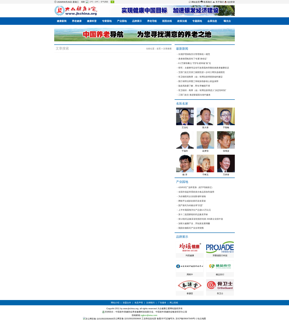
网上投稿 (174, 302)
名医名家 (182, 103)
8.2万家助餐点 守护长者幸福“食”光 (194, 63)
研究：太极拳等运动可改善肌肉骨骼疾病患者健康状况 (203, 68)
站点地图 (201, 318)
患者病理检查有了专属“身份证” (192, 58)
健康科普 (92, 21)
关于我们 (218, 2)
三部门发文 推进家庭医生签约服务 (194, 95)
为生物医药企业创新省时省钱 (192, 196)
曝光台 (227, 21)
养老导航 (152, 21)
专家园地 (107, 21)
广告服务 (162, 302)
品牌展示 (137, 21)
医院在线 (167, 21)
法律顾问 (150, 302)
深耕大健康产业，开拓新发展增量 (194, 223)
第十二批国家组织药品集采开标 (193, 214)
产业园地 (122, 21)
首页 (159, 48)
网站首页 (194, 2)
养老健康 (77, 21)
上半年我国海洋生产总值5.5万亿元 (194, 210)
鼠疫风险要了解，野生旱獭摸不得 (194, 86)
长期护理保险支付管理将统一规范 (194, 54)
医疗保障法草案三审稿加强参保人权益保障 (198, 81)
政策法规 (182, 21)
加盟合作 (127, 302)
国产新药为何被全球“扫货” (190, 205)
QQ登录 (231, 2)
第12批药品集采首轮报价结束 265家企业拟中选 (200, 219)
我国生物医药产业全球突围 (191, 228)
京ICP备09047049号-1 (186, 318)
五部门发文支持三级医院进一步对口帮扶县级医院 (201, 72)
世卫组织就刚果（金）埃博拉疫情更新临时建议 (200, 77)
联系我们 (206, 2)
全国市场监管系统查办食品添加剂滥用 (196, 192)
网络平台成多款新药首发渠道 (192, 201)
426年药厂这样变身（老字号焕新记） (196, 187)
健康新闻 (62, 21)
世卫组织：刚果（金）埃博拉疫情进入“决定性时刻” (202, 90)
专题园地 (197, 21)
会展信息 (212, 21)
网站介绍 (115, 302)
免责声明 (138, 302)
